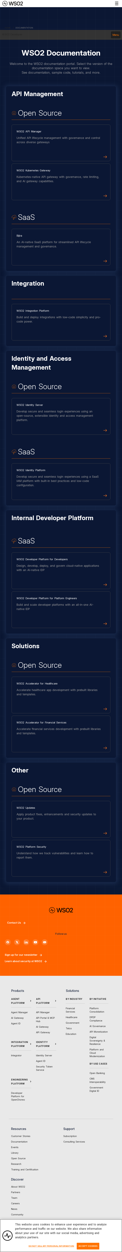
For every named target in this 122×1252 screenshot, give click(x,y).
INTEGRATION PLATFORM (19, 1044)
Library (14, 1152)
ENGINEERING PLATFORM (19, 1081)
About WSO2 (18, 1186)
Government (72, 1022)
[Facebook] (8, 942)
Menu (115, 34)
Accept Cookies (88, 1246)
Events (14, 1147)
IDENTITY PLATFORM (42, 1044)
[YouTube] (35, 942)
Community (17, 1214)
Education (71, 1034)
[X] (17, 942)
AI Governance (98, 1026)
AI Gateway (17, 1018)
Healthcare (71, 1017)
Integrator (16, 1055)
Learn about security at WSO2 (23, 961)
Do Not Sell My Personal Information (51, 1246)
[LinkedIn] (26, 942)
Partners (15, 1192)
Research (16, 1164)
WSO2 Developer (12, 34)
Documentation (19, 1141)
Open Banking (97, 1073)
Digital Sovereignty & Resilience (97, 1040)
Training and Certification (24, 1169)
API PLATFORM (42, 1001)
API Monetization (99, 1031)
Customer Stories (20, 1136)
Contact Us (14, 922)
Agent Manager (19, 1012)
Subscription (70, 1136)
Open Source (18, 1158)
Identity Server (44, 1055)
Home (8, 28)
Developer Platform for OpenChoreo (18, 1096)
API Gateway (43, 1032)
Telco (69, 1028)
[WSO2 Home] (12, 3)
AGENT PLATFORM (17, 1001)
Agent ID (15, 1023)
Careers (15, 1203)
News (14, 1209)
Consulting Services (74, 1141)
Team (14, 1197)
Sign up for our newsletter (21, 954)
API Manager (43, 1012)
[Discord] (45, 942)
